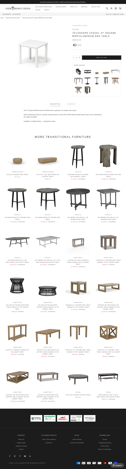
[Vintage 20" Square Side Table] (115, 81)
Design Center (21, 443)
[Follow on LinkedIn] (30, 456)
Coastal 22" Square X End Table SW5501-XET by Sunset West (108, 352)
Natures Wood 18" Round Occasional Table (78, 175)
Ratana (78, 392)
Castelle (78, 172)
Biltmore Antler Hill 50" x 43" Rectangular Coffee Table (47, 261)
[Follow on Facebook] (10, 456)
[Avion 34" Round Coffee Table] (87, 71)
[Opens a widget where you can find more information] (117, 465)
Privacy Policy (105, 446)
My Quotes (16, 14)
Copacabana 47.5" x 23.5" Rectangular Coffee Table (108, 396)
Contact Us (49, 443)
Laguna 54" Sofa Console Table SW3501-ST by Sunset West (78, 262)
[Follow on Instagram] (15, 456)
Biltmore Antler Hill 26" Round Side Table (78, 218)
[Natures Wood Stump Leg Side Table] (87, 90)
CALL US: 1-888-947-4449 (114, 14)
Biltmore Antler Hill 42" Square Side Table (108, 218)
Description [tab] (55, 104)
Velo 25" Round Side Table (18, 174)
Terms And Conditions (49, 439)
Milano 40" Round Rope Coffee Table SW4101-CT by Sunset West (48, 307)
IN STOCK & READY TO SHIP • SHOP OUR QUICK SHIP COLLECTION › (63, 2)
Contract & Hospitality (77, 443)
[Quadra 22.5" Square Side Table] (78, 81)
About (47, 10)
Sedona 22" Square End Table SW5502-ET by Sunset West (78, 306)
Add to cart (101, 57)
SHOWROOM (7, 14)
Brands (84, 7)
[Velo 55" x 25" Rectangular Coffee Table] (106, 71)
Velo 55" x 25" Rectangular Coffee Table (47, 175)
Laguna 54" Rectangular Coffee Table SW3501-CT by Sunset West (48, 397)
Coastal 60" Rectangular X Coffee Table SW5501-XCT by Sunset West (17, 397)
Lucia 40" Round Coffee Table (78, 395)
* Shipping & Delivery (104, 443)
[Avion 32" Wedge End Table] (78, 71)
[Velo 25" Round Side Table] (97, 71)
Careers (21, 449)
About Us (21, 439)
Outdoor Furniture (43, 7)
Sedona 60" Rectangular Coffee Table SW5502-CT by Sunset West (108, 307)
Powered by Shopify (38, 463)
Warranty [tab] (71, 104)
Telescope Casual (80, 25)
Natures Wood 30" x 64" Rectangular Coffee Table (17, 261)
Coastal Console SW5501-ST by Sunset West (17, 351)
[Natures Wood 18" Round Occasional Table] (106, 81)
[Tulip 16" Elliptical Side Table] (97, 81)
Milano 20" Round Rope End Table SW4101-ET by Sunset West (17, 307)
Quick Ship (95, 7)
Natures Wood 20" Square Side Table (17, 218)
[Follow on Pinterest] (20, 456)
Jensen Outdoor (17, 172)
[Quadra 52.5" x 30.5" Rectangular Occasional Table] (115, 71)
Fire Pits (73, 7)
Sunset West (78, 257)
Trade (37, 10)
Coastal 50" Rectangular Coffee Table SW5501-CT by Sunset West (48, 352)
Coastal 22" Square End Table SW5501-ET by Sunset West (78, 351)
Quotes (105, 439)
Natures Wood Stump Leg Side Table (108, 175)
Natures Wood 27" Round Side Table (47, 218)
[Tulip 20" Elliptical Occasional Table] (87, 81)
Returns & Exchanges (104, 449)
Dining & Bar (61, 7)
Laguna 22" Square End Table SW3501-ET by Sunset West (108, 261)
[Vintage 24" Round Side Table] (78, 90)
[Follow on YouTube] (25, 456)
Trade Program (77, 439)
